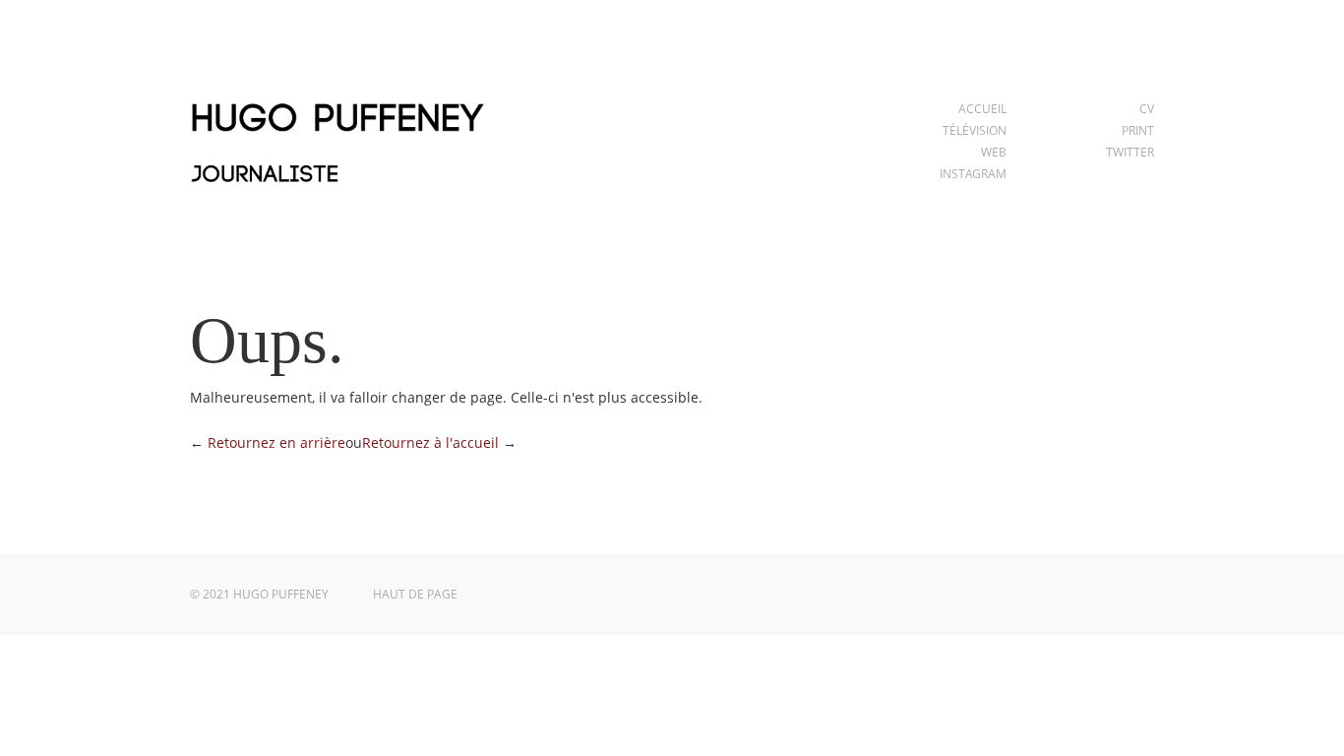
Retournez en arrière (276, 442)
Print (1138, 130)
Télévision (975, 130)
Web (994, 152)
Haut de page (415, 594)
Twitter (1130, 152)
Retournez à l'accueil (430, 442)
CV (1146, 108)
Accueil (982, 108)
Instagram (973, 173)
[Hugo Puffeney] (337, 194)
